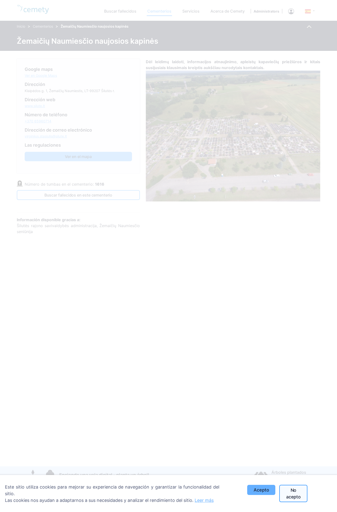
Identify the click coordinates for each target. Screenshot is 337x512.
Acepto (261, 489)
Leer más (204, 500)
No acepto (293, 493)
